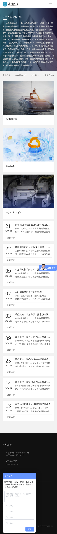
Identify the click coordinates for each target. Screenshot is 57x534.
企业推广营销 (48, 75)
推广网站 (35, 75)
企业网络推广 (21, 75)
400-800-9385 (11, 461)
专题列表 (6, 75)
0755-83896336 (12, 465)
